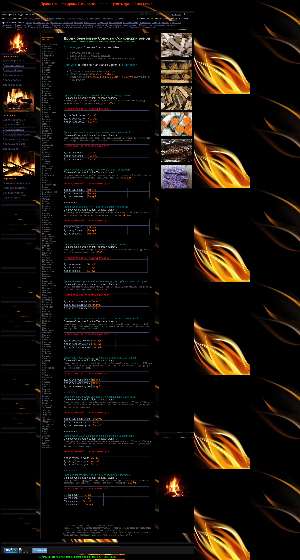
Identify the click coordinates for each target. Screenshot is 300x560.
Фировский (103, 22)
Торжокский (123, 27)
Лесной (100, 25)
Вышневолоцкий (130, 22)
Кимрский (46, 25)
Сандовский (59, 27)
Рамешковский (35, 27)
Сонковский (87, 27)
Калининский (39, 22)
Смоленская (94, 19)
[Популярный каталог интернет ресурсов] (40, 552)
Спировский (100, 27)
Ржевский (47, 27)
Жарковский (145, 22)
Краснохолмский (73, 25)
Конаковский (58, 25)
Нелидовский (159, 25)
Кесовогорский (34, 25)
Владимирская (48, 19)
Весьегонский (115, 22)
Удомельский (148, 27)
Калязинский (8, 25)
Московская (34, 19)
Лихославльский (113, 25)
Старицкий (112, 27)
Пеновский (22, 27)
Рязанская (61, 19)
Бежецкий (68, 22)
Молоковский (145, 25)
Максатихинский (130, 25)
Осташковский (9, 27)
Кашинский (20, 25)
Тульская (71, 19)
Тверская (119, 19)
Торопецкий (135, 27)
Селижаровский (73, 27)
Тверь (29, 22)
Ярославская (108, 19)
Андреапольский (54, 22)
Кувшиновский (89, 25)
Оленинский (172, 25)
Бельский (78, 22)
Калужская (82, 19)
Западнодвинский (160, 22)
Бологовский (90, 22)
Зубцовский (175, 22)
